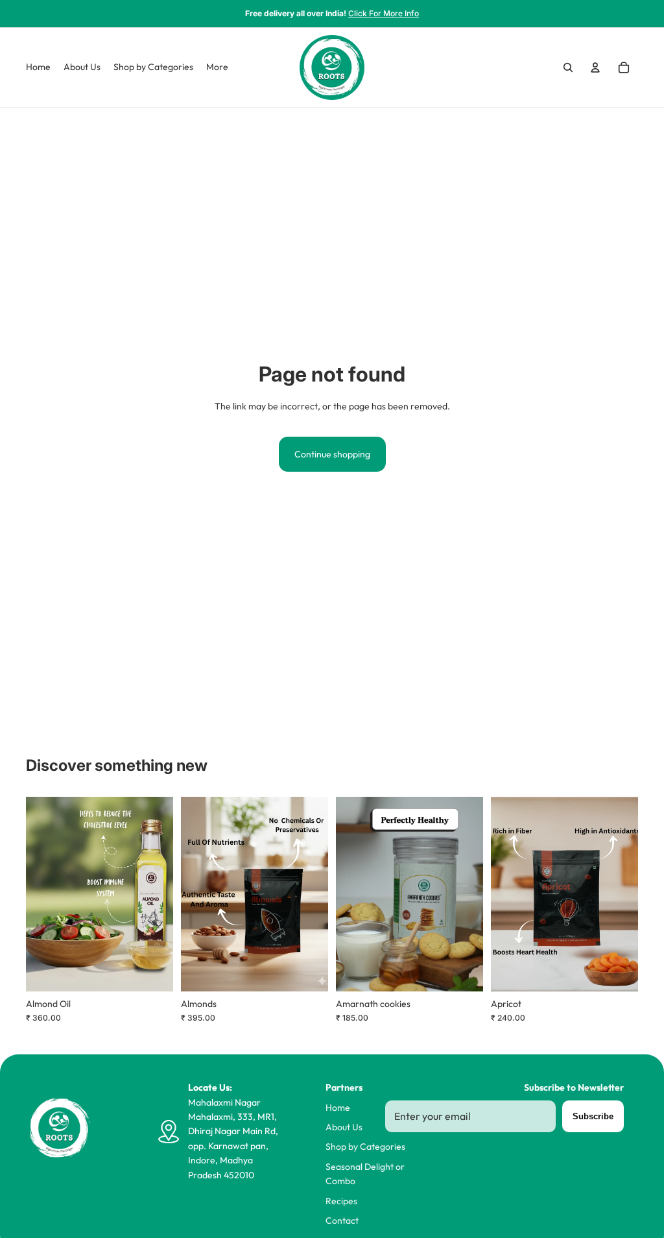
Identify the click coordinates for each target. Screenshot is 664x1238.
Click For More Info (383, 13)
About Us (344, 1127)
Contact (342, 1220)
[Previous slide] (36, 894)
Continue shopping (332, 454)
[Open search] (568, 67)
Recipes (341, 1201)
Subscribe (593, 1116)
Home (338, 1107)
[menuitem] (217, 67)
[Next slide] (163, 894)
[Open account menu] (595, 67)
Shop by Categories (365, 1146)
